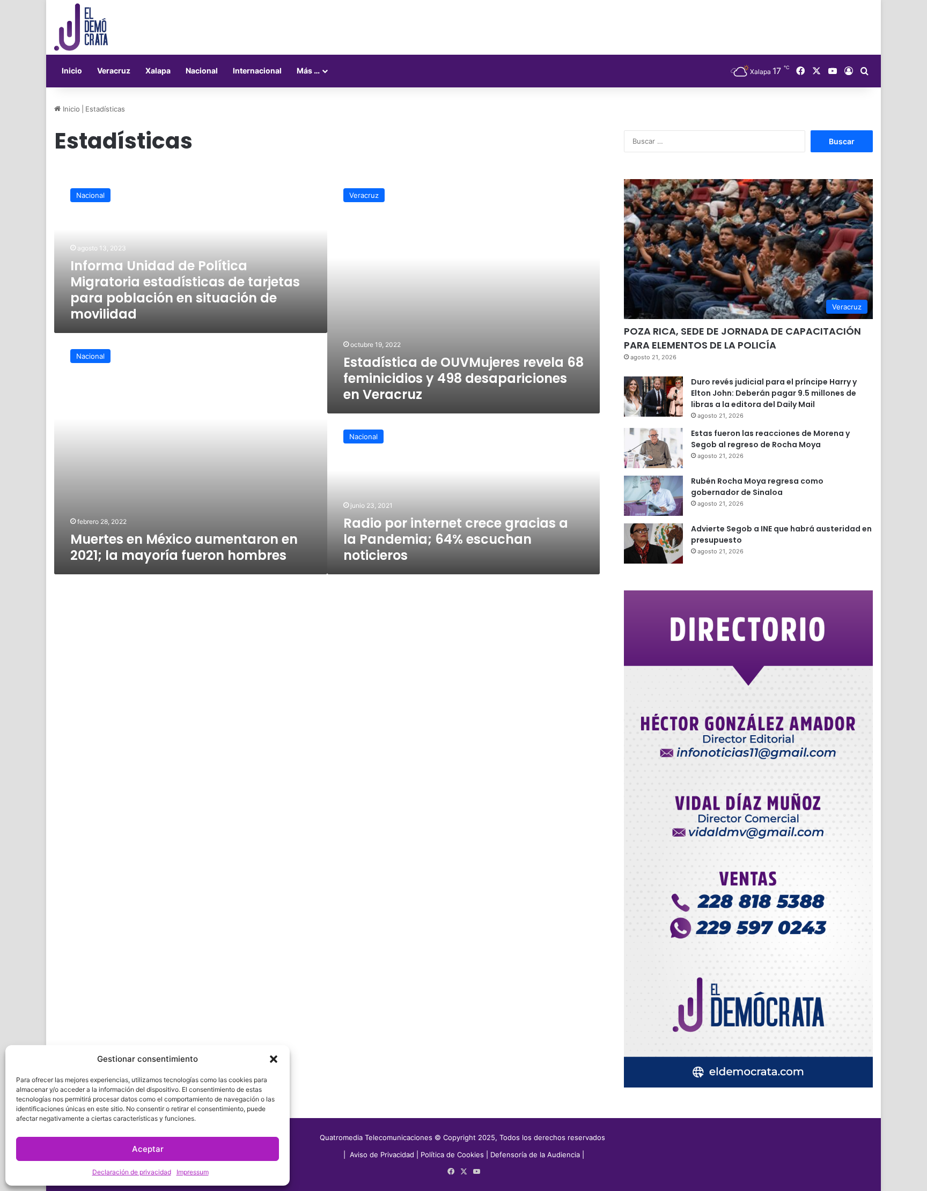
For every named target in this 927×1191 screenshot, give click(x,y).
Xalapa (158, 70)
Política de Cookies (452, 1154)
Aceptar (148, 1149)
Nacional (202, 70)
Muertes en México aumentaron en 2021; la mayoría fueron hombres (184, 547)
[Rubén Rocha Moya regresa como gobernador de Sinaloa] (653, 496)
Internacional (257, 70)
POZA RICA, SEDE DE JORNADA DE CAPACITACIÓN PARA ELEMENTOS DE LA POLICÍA (742, 337)
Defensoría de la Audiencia (535, 1154)
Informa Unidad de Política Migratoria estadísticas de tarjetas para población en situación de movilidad (185, 290)
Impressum (192, 1172)
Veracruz (113, 70)
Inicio (72, 70)
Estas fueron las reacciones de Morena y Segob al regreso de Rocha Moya (770, 439)
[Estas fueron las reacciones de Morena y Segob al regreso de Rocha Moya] (653, 448)
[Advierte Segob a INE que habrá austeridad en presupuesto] (653, 543)
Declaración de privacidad (131, 1172)
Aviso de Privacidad (383, 1154)
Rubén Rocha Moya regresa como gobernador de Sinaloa (757, 487)
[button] (273, 1059)
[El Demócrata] (81, 27)
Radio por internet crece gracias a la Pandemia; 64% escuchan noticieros (455, 539)
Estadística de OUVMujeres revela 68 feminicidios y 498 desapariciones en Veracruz (463, 378)
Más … (308, 70)
